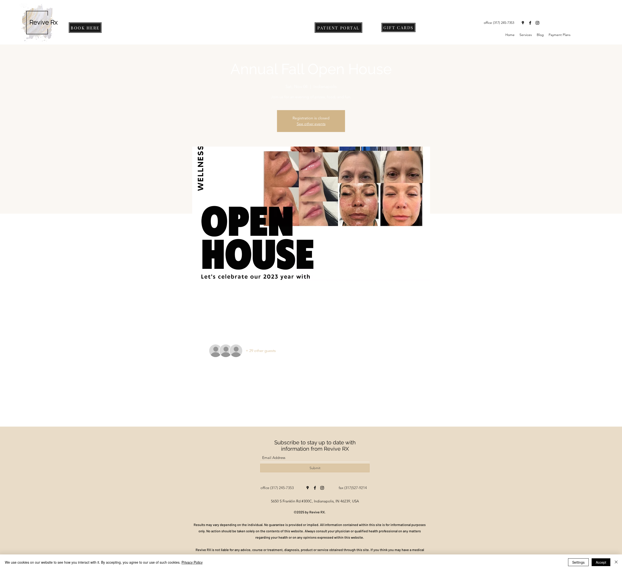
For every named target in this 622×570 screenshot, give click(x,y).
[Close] (616, 562)
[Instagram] (537, 22)
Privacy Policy (192, 562)
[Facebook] (530, 22)
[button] (525, 34)
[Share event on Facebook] (211, 413)
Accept (601, 562)
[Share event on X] (223, 413)
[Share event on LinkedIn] (235, 413)
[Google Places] (522, 22)
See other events (311, 124)
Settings (578, 562)
